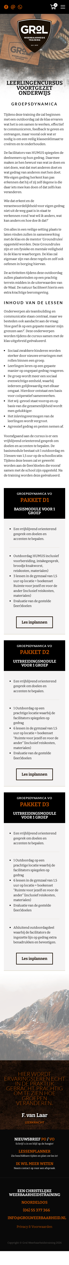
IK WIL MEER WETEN (34, 1163)
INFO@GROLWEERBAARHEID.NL (37, 1217)
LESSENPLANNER (34, 1151)
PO (43, 1139)
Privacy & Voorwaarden (34, 1227)
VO (52, 1139)
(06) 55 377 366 (36, 1210)
